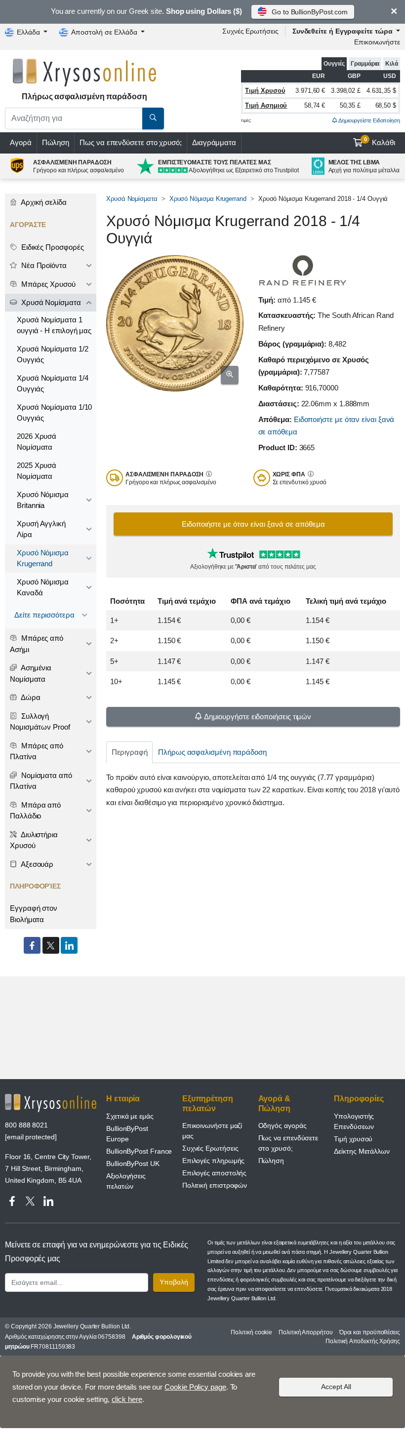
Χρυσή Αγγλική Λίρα (41, 529)
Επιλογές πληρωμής (213, 1160)
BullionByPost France (139, 1151)
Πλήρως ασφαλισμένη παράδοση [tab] (212, 752)
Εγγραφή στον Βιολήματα (33, 914)
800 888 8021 (26, 1125)
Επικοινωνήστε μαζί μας (212, 1131)
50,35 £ (350, 105)
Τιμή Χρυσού (265, 90)
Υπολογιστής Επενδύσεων (354, 1121)
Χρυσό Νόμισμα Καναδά (43, 587)
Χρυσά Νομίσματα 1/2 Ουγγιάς (52, 354)
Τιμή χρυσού (353, 1139)
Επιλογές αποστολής (214, 1173)
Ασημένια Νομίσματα (30, 673)
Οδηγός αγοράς (282, 1125)
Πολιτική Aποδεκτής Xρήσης (362, 1341)
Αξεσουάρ (36, 864)
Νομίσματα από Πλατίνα (41, 781)
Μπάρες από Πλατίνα (36, 751)
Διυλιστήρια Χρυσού (34, 840)
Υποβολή (174, 1282)
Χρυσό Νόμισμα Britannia (43, 500)
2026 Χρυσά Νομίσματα (36, 442)
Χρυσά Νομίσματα (132, 198)
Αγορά (21, 142)
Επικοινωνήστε (377, 42)
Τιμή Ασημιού (266, 105)
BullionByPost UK (133, 1163)
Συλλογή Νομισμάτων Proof (40, 722)
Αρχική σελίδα (43, 202)
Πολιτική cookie (251, 1332)
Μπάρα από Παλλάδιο (35, 810)
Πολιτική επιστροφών (214, 1185)
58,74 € (314, 105)
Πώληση (56, 142)
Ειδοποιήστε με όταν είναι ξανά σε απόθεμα (253, 524)
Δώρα (29, 697)
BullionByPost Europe (127, 1134)
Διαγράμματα (214, 142)
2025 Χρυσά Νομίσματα (36, 471)
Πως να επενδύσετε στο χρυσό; (131, 142)
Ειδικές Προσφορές (51, 247)
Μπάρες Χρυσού (47, 284)
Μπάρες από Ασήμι (36, 644)
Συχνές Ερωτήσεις (250, 31)
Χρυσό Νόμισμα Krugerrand (207, 198)
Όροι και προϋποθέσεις (369, 1332)
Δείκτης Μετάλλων (362, 1151)
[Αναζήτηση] (153, 118)
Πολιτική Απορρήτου (306, 1332)
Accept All (336, 1387)
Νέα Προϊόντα (43, 265)
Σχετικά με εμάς (130, 1116)
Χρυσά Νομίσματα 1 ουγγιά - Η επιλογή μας (54, 325)
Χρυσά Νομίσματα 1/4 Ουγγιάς (52, 383)
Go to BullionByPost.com (310, 12)
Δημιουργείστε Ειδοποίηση (368, 120)
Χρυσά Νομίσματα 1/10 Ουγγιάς (54, 413)
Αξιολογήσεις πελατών (126, 1181)
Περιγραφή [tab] (130, 752)
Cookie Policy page (195, 1387)
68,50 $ (385, 105)
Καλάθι (380, 141)
